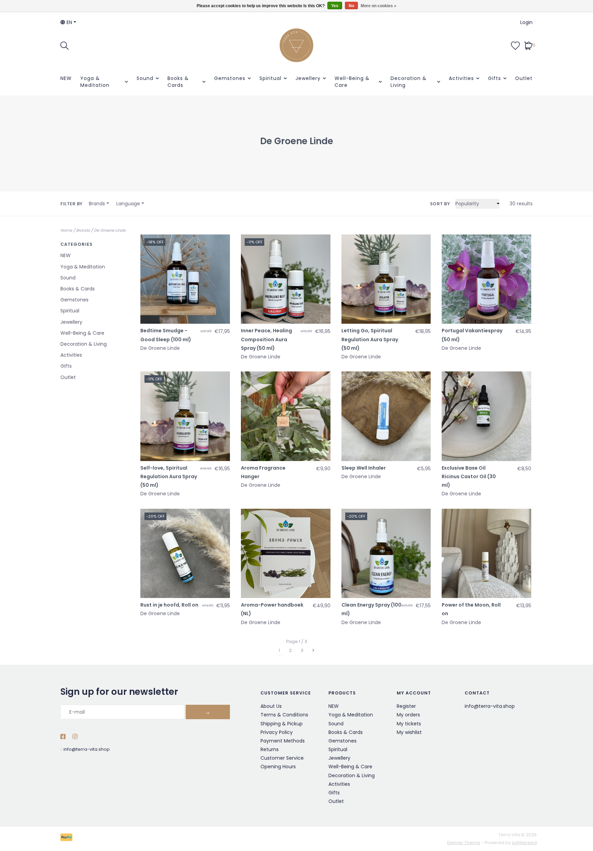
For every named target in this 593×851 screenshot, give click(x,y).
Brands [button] (97, 203)
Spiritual (270, 78)
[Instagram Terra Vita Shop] (75, 737)
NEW (66, 78)
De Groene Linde (110, 230)
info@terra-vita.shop (86, 749)
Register (406, 706)
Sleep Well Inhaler (363, 467)
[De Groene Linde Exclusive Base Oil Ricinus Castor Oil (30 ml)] (486, 416)
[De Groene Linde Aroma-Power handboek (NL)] (285, 553)
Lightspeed (524, 843)
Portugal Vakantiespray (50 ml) (472, 335)
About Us (271, 706)
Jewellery (308, 78)
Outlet (524, 78)
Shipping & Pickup (281, 723)
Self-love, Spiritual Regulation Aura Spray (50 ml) (168, 476)
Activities (461, 78)
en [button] (68, 22)
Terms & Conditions (284, 714)
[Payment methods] (67, 838)
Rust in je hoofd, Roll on (169, 604)
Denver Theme (463, 843)
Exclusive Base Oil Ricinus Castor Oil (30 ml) (469, 476)
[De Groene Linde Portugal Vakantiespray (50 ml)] (486, 279)
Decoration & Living (409, 82)
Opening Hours (278, 766)
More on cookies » (378, 5)
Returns (269, 749)
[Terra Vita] (296, 45)
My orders (408, 714)
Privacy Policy (276, 732)
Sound (145, 78)
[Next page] (313, 650)
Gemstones (229, 78)
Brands (83, 230)
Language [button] (128, 203)
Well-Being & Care (352, 82)
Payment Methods (282, 740)
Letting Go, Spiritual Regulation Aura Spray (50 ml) (369, 339)
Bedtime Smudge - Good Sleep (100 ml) (165, 335)
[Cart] (528, 45)
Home (66, 230)
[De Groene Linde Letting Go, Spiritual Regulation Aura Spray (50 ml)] (386, 279)
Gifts (494, 78)
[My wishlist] (515, 45)
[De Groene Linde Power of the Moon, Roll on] (486, 553)
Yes (334, 5)
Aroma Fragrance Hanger (263, 472)
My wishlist (409, 732)
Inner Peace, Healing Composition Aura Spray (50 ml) (266, 339)
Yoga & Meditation (94, 82)
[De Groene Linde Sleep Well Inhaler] (386, 416)
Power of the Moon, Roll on (471, 609)
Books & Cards (178, 82)
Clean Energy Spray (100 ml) (371, 609)
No (351, 5)
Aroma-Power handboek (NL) (272, 609)
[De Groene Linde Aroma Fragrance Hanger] (285, 416)
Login (526, 22)
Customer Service (282, 758)
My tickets (409, 723)
